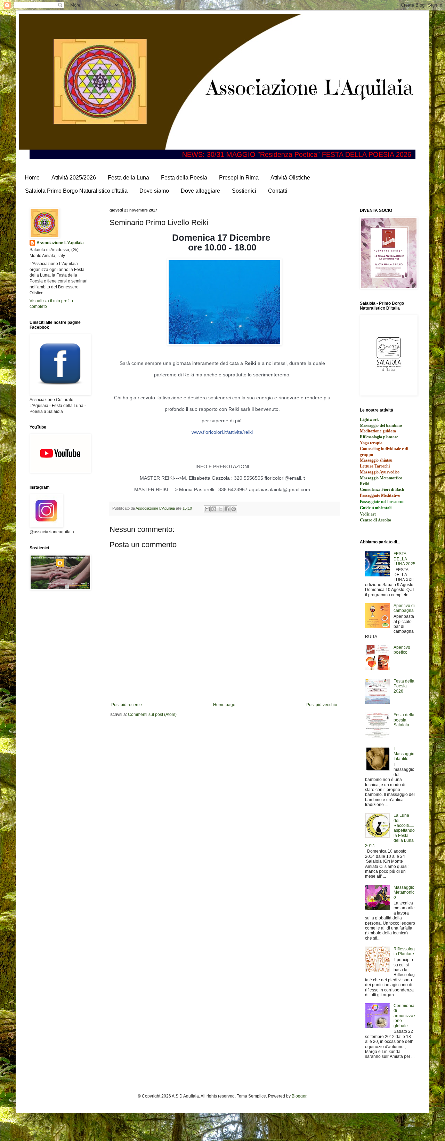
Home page (224, 704)
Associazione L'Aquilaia (60, 242)
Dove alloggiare (200, 191)
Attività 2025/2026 (73, 178)
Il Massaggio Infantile (404, 753)
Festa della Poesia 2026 (404, 686)
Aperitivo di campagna (404, 608)
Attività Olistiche (290, 178)
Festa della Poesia (184, 178)
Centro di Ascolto (375, 520)
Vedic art (368, 514)
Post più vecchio (321, 704)
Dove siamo (154, 191)
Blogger (299, 1096)
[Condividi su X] (220, 508)
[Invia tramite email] (207, 508)
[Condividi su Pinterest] (233, 508)
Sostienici (244, 191)
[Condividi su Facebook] (227, 508)
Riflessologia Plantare (404, 951)
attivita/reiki (222, 432)
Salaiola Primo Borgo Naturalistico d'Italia (76, 191)
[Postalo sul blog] (213, 508)
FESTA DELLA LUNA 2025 (404, 558)
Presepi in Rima (239, 178)
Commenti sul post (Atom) (152, 714)
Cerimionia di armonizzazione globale (404, 1015)
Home (32, 178)
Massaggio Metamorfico (404, 892)
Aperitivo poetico (402, 650)
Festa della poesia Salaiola (404, 719)
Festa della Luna (128, 178)
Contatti (277, 191)
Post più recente (126, 704)
